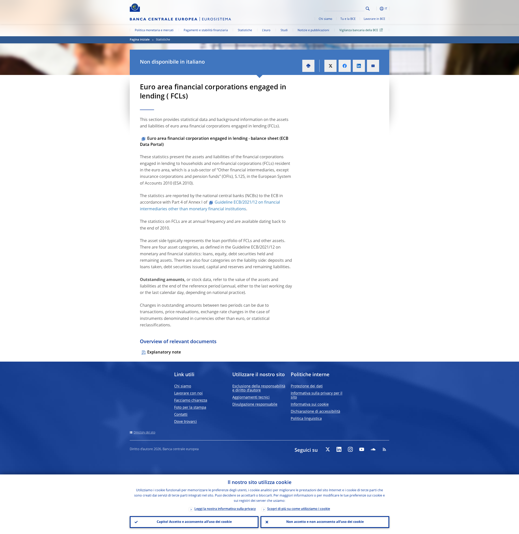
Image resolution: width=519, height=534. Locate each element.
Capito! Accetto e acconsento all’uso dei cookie (194, 522)
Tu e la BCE (348, 19)
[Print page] (308, 66)
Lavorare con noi (188, 393)
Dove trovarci (185, 422)
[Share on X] (330, 66)
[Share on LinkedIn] (359, 66)
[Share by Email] (373, 66)
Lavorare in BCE (374, 19)
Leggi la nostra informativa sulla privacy (225, 509)
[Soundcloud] (373, 449)
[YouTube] (362, 449)
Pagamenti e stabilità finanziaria (206, 30)
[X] (327, 449)
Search (367, 8)
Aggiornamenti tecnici (251, 397)
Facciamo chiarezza (190, 400)
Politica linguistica (306, 419)
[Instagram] (350, 449)
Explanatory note (164, 352)
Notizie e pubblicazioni (313, 30)
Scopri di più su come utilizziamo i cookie (298, 509)
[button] (375, 8)
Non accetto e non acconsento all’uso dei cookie (325, 522)
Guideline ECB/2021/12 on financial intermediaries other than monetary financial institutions (210, 206)
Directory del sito (144, 432)
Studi (284, 30)
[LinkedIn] (339, 449)
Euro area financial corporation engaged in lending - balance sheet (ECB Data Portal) (214, 142)
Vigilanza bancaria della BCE (358, 30)
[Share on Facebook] (345, 66)
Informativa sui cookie (310, 404)
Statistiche (245, 30)
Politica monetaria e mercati (154, 30)
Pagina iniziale (140, 39)
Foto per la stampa (190, 407)
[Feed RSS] (384, 449)
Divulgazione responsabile (254, 404)
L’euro (266, 30)
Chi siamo (325, 19)
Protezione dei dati (307, 386)
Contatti (181, 415)
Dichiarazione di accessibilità (315, 411)
